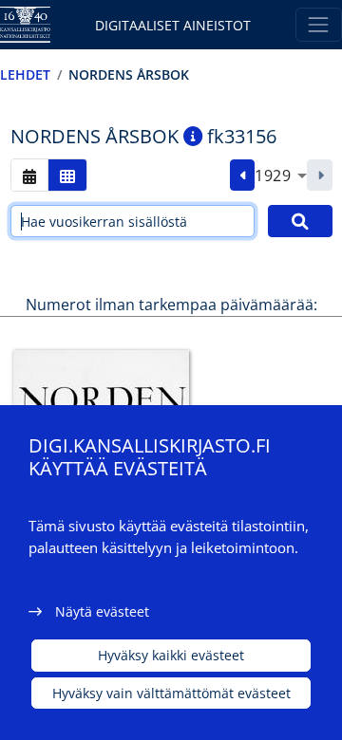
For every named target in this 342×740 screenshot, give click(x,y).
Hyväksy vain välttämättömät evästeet (171, 693)
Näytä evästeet (102, 611)
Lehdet (25, 74)
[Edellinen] (243, 175)
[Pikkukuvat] (67, 175)
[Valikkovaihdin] (318, 24)
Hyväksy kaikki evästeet (171, 655)
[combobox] (281, 175)
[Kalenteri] (29, 175)
